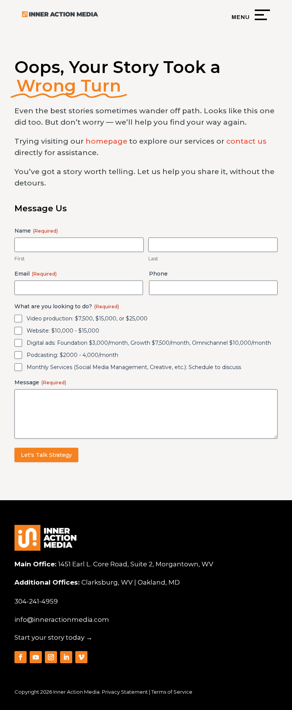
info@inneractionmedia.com (61, 619)
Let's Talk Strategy (46, 455)
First (19, 258)
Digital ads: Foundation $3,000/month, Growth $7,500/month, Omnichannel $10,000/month (149, 342)
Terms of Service (171, 692)
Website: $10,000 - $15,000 (63, 330)
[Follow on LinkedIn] (66, 657)
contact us (246, 141)
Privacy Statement (125, 692)
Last (153, 258)
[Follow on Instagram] (51, 657)
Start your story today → (53, 637)
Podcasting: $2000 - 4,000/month (72, 355)
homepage (106, 141)
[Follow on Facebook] (20, 657)
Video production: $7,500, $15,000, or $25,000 (87, 318)
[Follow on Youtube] (36, 657)
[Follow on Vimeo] (81, 657)
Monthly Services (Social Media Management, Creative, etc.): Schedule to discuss (134, 367)
